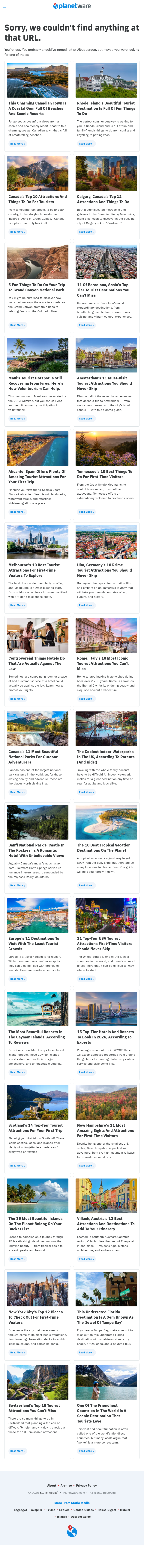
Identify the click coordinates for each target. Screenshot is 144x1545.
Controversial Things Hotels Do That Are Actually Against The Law (36, 663)
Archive (66, 1485)
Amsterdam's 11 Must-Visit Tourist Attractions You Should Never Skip (104, 383)
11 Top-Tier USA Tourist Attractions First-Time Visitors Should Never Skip (104, 943)
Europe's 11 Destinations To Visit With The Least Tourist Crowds (33, 943)
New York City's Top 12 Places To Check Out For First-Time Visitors (35, 1317)
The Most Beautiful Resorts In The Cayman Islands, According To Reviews (36, 1037)
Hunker (125, 1510)
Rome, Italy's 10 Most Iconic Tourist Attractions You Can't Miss (103, 663)
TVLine (51, 1510)
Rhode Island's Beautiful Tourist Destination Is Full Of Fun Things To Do (106, 108)
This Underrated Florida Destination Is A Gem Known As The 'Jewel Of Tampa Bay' (105, 1317)
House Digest (107, 1510)
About (51, 1485)
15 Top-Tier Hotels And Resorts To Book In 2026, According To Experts (105, 1037)
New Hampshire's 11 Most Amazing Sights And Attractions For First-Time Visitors (105, 1130)
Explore (64, 1510)
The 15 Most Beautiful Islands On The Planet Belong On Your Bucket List (35, 1223)
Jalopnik (36, 1510)
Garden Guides (84, 1510)
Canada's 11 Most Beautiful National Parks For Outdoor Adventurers (33, 756)
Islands (62, 1516)
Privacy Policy (86, 1485)
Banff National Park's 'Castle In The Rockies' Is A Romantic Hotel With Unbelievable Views (36, 850)
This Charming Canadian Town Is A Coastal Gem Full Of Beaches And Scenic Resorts (37, 108)
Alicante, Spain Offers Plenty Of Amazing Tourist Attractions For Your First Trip (37, 476)
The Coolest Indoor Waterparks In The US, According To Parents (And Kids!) (106, 756)
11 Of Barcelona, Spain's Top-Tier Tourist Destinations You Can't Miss (103, 290)
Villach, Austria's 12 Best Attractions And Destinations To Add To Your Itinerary (106, 1223)
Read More (16, 143)
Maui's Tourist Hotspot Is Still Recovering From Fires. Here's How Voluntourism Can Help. (35, 383)
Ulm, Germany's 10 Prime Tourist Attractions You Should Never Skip (104, 570)
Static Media (48, 1492)
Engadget (20, 1510)
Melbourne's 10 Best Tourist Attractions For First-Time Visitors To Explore (34, 570)
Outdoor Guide (81, 1516)
